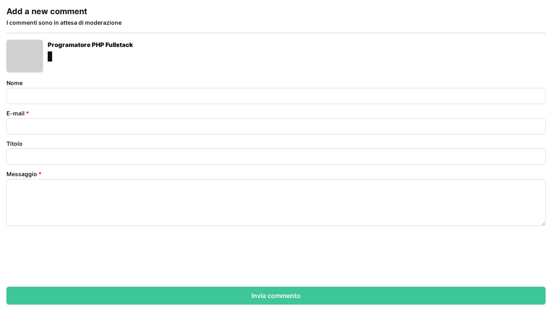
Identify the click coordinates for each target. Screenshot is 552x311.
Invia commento (276, 296)
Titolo (14, 143)
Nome (14, 82)
